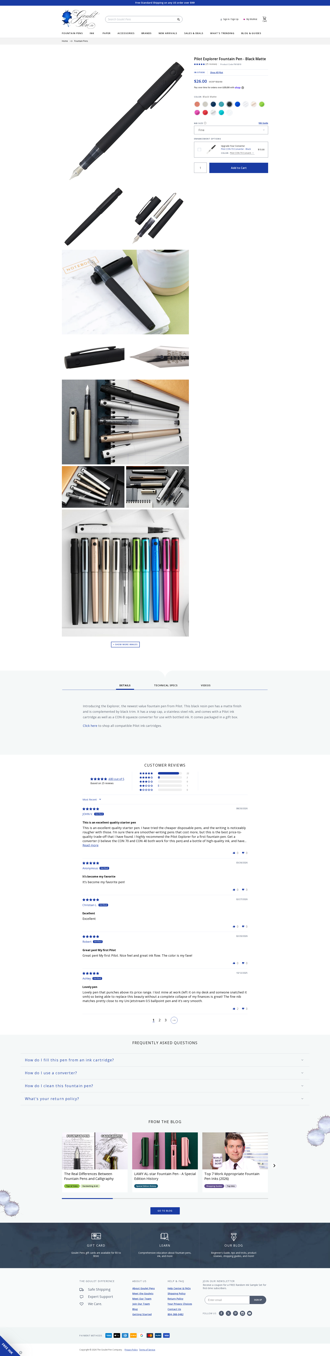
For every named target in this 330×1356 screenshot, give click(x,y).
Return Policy (175, 1298)
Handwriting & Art (90, 1186)
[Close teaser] (20, 1352)
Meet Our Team (141, 1298)
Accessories (126, 33)
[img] (90, 809)
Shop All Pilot (216, 72)
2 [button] (160, 1020)
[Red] (205, 112)
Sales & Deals (194, 33)
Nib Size (198, 123)
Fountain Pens (72, 33)
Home (65, 41)
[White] (229, 112)
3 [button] (166, 1020)
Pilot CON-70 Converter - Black (199, 149)
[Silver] (213, 112)
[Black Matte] (229, 104)
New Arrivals (168, 33)
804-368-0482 (175, 1314)
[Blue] (237, 104)
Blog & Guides (251, 33)
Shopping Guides (214, 1186)
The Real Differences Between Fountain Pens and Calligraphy (89, 1176)
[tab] (125, 687)
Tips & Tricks (72, 1186)
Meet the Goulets (142, 1293)
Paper (107, 33)
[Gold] (254, 104)
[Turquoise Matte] (221, 104)
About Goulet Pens (143, 1288)
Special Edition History (146, 1186)
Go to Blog (165, 1210)
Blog (135, 1309)
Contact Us (174, 1309)
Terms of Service (147, 1349)
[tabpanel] (165, 721)
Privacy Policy (131, 1349)
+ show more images (125, 644)
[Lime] (262, 104)
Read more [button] (90, 845)
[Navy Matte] (213, 104)
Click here (90, 726)
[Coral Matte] (197, 104)
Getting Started (142, 1314)
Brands (146, 33)
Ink (92, 33)
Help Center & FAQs (179, 1288)
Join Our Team (141, 1303)
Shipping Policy (177, 1293)
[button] (146, 773)
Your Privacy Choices (180, 1303)
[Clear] (246, 104)
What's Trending (222, 33)
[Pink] (197, 112)
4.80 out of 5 (116, 779)
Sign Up (258, 1299)
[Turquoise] (221, 112)
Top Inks (231, 1186)
